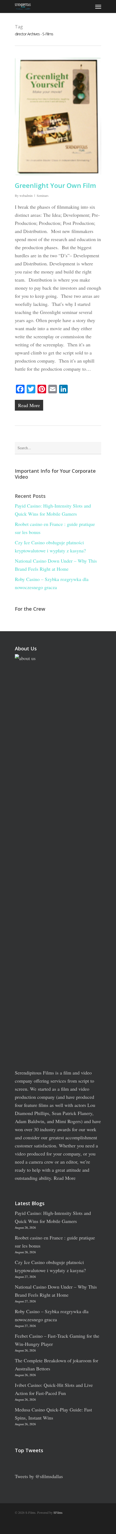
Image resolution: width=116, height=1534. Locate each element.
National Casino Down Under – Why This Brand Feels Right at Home (56, 564)
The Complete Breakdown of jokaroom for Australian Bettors (56, 1364)
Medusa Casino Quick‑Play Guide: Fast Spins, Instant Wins (53, 1413)
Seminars (43, 195)
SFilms (58, 1512)
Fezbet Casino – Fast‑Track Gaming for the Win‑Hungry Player (57, 1340)
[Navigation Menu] (98, 6)
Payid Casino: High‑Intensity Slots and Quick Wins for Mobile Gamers (53, 509)
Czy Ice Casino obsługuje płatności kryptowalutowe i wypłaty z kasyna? (50, 546)
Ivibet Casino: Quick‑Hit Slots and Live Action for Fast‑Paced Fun (54, 1389)
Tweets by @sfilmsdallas (39, 1476)
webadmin (26, 195)
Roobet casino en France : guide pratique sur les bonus (55, 528)
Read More (65, 1178)
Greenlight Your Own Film (55, 185)
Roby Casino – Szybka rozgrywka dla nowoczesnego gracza (51, 583)
